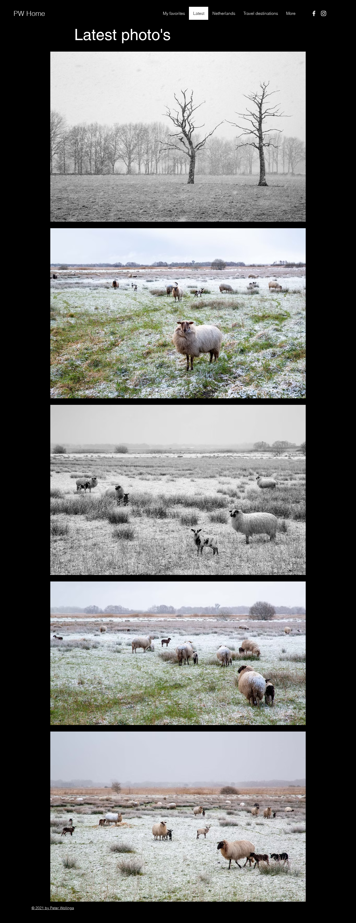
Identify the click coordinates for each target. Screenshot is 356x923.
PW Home (29, 13)
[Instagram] (323, 13)
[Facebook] (313, 13)
